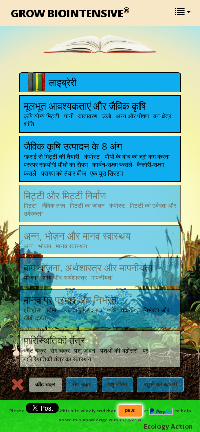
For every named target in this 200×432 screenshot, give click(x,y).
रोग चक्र (81, 384)
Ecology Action (168, 426)
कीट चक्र (45, 384)
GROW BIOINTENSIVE (70, 12)
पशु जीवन (117, 384)
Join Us (130, 410)
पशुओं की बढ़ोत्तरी (160, 384)
